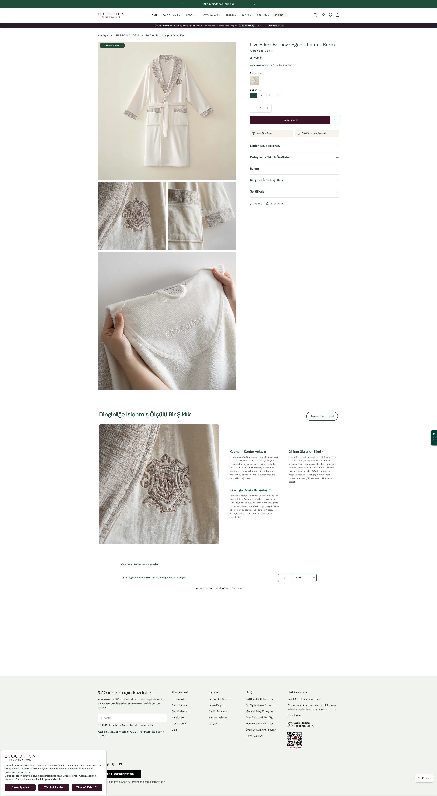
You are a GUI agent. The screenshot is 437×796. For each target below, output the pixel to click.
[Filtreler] (284, 578)
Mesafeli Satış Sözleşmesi (260, 711)
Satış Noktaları (180, 705)
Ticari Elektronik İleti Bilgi (259, 717)
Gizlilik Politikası (141, 732)
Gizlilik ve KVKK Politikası (259, 699)
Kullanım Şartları (121, 732)
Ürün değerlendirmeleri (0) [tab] (136, 577)
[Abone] (162, 718)
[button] (330, 15)
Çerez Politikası (254, 736)
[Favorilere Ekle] (336, 120)
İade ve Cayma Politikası (259, 724)
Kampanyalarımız (219, 717)
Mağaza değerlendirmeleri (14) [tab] (169, 577)
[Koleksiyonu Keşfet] (159, 484)
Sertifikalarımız (180, 711)
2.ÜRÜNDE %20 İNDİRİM (126, 35)
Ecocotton (114, 782)
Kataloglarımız (180, 717)
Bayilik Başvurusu (218, 711)
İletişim (213, 724)
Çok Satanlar (179, 724)
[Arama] (315, 15)
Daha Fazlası (294, 715)
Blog (174, 730)
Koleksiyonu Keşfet (322, 416)
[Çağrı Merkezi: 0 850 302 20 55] (301, 723)
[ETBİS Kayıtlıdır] (294, 734)
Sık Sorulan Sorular (219, 699)
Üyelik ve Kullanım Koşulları (261, 730)
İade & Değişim (217, 705)
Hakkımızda (178, 699)
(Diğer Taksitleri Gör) (282, 65)
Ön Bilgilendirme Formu (259, 705)
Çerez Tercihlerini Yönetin (119, 774)
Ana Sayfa (103, 35)
